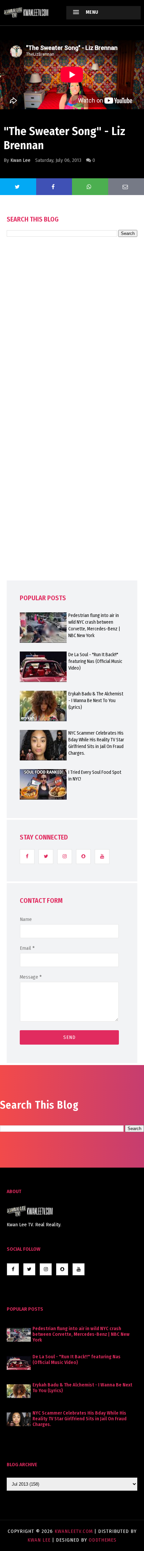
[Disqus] (72, 427)
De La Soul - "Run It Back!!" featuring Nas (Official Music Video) (95, 661)
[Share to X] (18, 186)
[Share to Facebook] (54, 186)
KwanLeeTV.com (74, 1531)
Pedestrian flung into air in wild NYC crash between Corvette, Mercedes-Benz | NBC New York (94, 625)
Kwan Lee (20, 160)
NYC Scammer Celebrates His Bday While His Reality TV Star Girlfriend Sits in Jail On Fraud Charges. (96, 743)
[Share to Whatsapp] (90, 186)
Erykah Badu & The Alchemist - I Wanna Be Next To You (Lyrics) (95, 700)
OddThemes (103, 1540)
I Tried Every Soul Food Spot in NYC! (94, 775)
